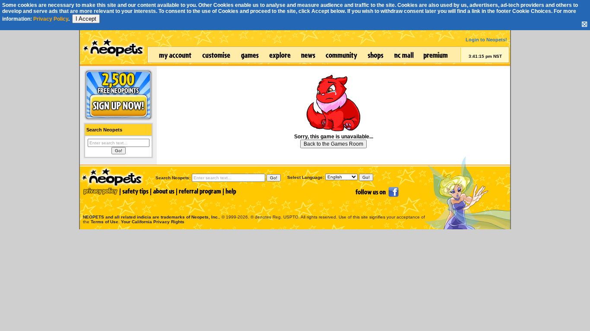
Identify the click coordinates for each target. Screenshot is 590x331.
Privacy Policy (50, 19)
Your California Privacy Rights (152, 221)
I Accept (86, 19)
